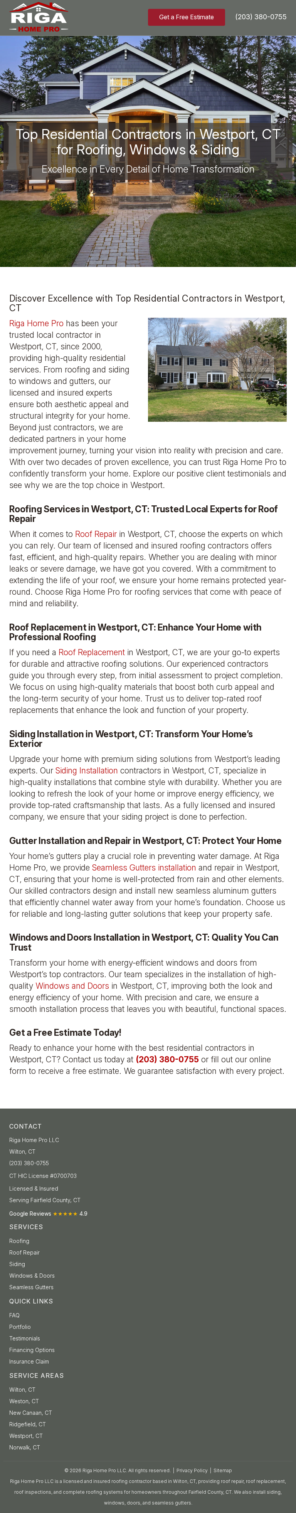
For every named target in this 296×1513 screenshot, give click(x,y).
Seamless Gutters (31, 1287)
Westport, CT (26, 1435)
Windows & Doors (32, 1275)
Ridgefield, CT (27, 1424)
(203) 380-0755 (261, 16)
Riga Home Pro (37, 323)
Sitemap (223, 1470)
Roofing (19, 1241)
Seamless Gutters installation (145, 867)
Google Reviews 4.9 (48, 1213)
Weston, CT (24, 1401)
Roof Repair (97, 534)
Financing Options (32, 1350)
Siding (17, 1264)
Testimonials (24, 1338)
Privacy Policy (192, 1470)
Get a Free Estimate (186, 17)
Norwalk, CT (24, 1447)
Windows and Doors (73, 986)
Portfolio (20, 1326)
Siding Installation (88, 770)
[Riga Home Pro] (51, 17)
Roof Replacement (93, 652)
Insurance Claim (29, 1361)
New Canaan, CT (30, 1412)
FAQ (14, 1315)
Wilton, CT (22, 1389)
